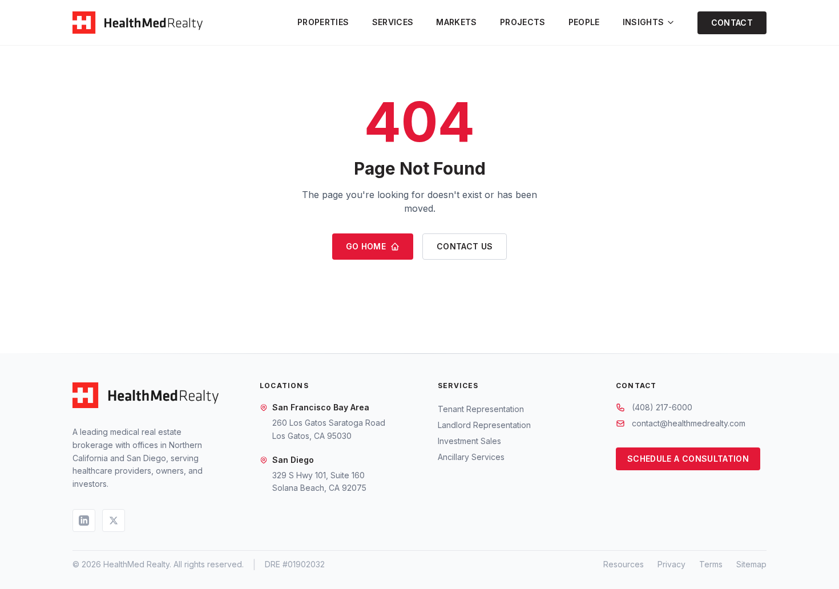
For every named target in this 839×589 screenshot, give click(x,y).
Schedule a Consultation (688, 458)
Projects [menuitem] (523, 22)
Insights (643, 22)
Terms (711, 564)
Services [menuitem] (393, 22)
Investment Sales (469, 441)
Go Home (366, 246)
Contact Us (465, 246)
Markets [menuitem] (456, 22)
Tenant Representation (481, 409)
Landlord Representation (484, 425)
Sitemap (751, 564)
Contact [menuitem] (732, 22)
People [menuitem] (584, 22)
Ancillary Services (471, 457)
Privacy (671, 564)
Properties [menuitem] (323, 22)
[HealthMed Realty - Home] (137, 22)
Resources (623, 564)
